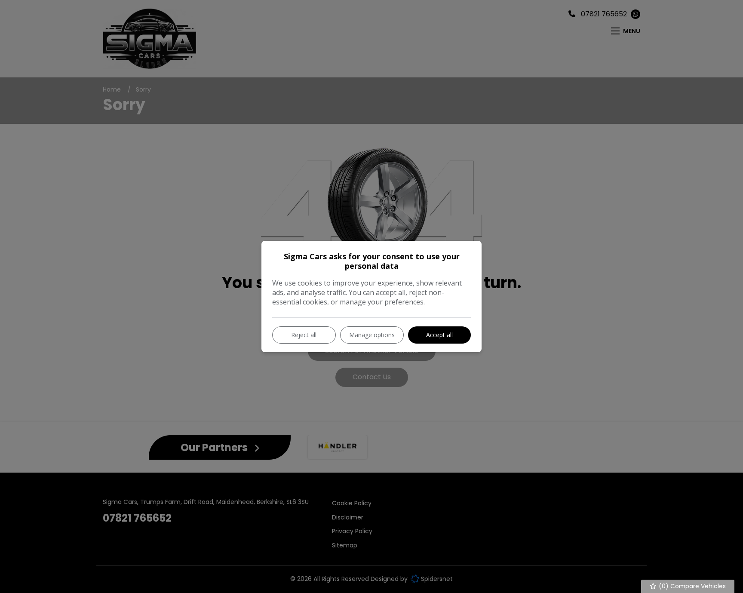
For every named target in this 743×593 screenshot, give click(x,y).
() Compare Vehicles (691, 586)
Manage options (372, 335)
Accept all (439, 335)
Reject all (303, 335)
